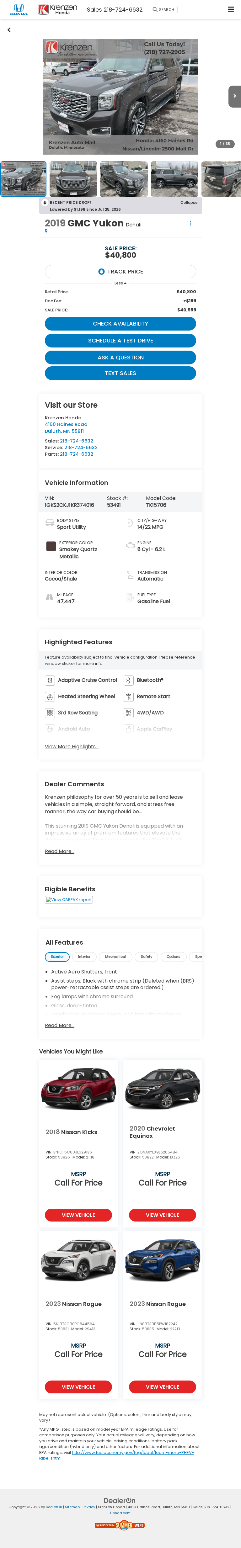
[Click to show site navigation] (231, 9)
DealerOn (54, 1506)
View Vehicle (78, 1215)
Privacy (89, 1506)
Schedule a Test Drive (120, 340)
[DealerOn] (120, 1500)
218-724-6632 (76, 440)
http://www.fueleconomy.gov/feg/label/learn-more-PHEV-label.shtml (116, 1455)
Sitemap (72, 1506)
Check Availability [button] (120, 323)
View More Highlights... (72, 746)
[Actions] (190, 223)
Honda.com (120, 1512)
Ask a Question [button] (121, 357)
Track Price (125, 271)
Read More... (59, 851)
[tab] (57, 957)
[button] (9, 29)
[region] (120, 301)
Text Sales (120, 373)
